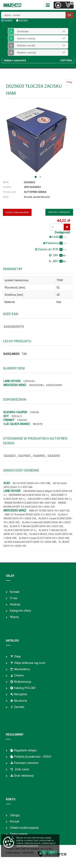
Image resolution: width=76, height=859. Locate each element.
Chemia (19, 675)
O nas (13, 598)
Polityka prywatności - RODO (32, 756)
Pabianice (54, 243)
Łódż (57, 236)
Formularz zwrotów (26, 762)
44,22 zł (63, 220)
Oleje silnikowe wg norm (29, 662)
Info (52, 852)
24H (57, 255)
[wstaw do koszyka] (67, 227)
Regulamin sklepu (25, 750)
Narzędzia (20, 694)
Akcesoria (20, 700)
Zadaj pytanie (18, 834)
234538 (34, 412)
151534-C (16, 416)
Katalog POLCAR (24, 688)
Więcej (14, 616)
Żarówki (19, 706)
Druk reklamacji (24, 775)
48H (57, 261)
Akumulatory (22, 669)
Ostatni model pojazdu (24, 827)
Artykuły (15, 604)
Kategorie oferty (20, 610)
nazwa (23, 20)
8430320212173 (14, 326)
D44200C (54, 455)
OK (69, 15)
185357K (38, 424)
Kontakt (14, 591)
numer (8, 20)
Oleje (17, 656)
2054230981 (36, 385)
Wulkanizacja (22, 681)
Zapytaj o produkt (59, 212)
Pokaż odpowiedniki (17, 212)
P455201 (22, 420)
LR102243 (29, 381)
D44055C (39, 455)
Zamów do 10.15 (50, 249)
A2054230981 (54, 385)
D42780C (24, 455)
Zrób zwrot (21, 769)
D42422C (10, 455)
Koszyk (14, 821)
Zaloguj (14, 815)
